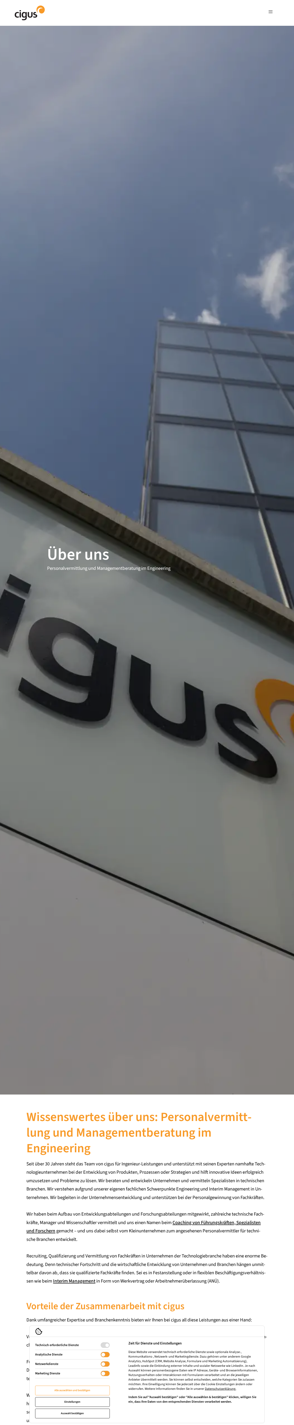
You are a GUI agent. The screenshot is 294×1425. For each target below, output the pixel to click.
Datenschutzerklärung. (220, 1389)
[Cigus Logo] (30, 13)
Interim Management (74, 1281)
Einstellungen (72, 1402)
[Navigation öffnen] (270, 13)
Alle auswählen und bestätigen (72, 1390)
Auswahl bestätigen (72, 1413)
